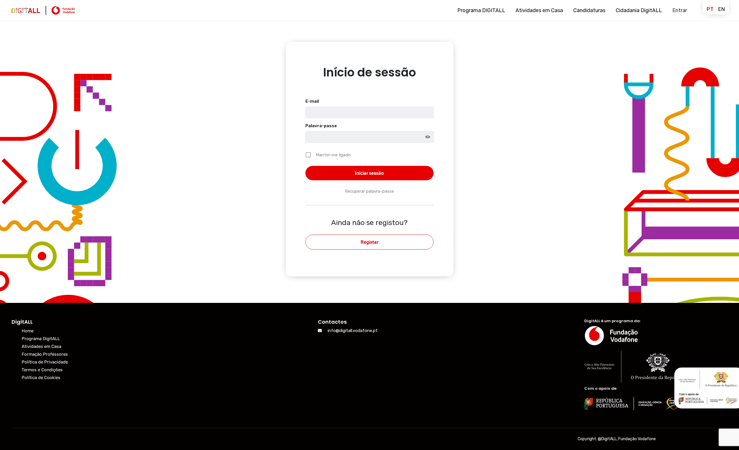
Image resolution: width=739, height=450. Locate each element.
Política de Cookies (41, 377)
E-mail (312, 101)
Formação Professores (45, 354)
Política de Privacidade (45, 362)
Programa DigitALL (41, 338)
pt (710, 9)
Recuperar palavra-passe (369, 191)
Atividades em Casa (41, 346)
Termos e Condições (42, 369)
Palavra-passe (321, 125)
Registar (369, 242)
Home (27, 330)
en (721, 9)
